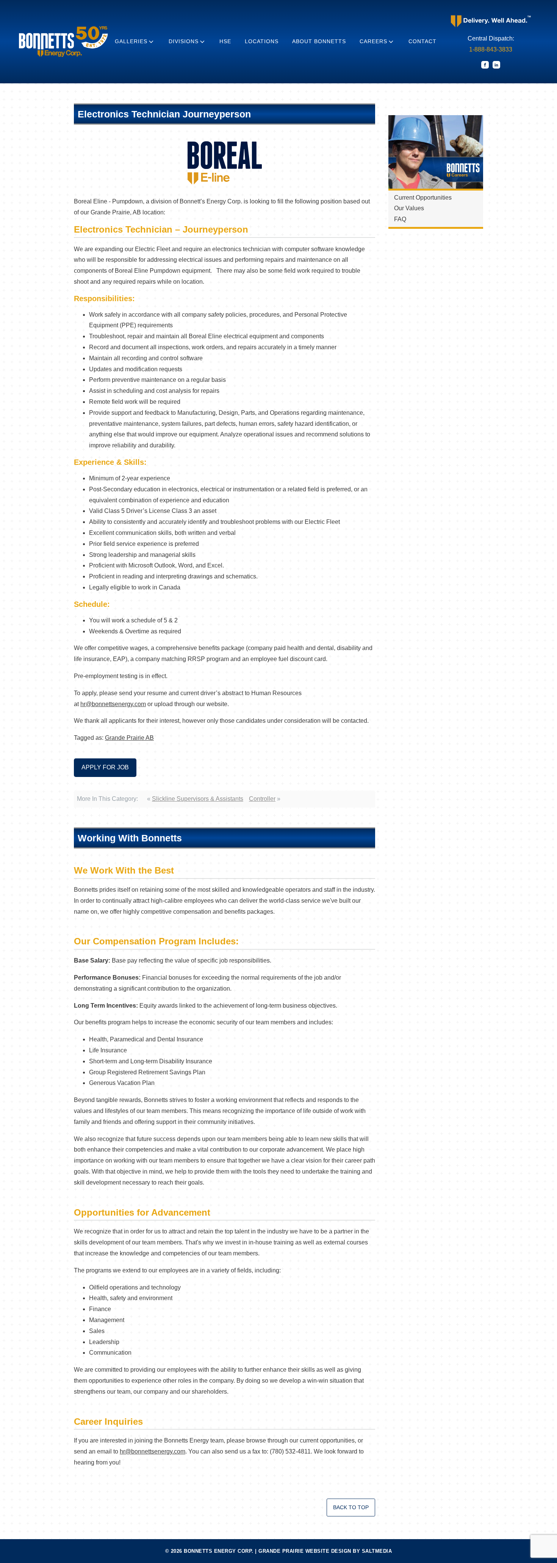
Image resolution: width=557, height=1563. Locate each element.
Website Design (328, 1551)
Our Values (409, 208)
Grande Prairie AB (129, 738)
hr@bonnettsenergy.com (113, 704)
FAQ (400, 219)
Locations (261, 41)
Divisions (184, 41)
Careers (373, 41)
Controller (262, 799)
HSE (225, 41)
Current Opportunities (423, 197)
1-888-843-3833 (490, 49)
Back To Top (351, 1507)
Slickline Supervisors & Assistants (197, 799)
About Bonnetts (319, 41)
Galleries (131, 41)
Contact (422, 41)
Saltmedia (377, 1551)
